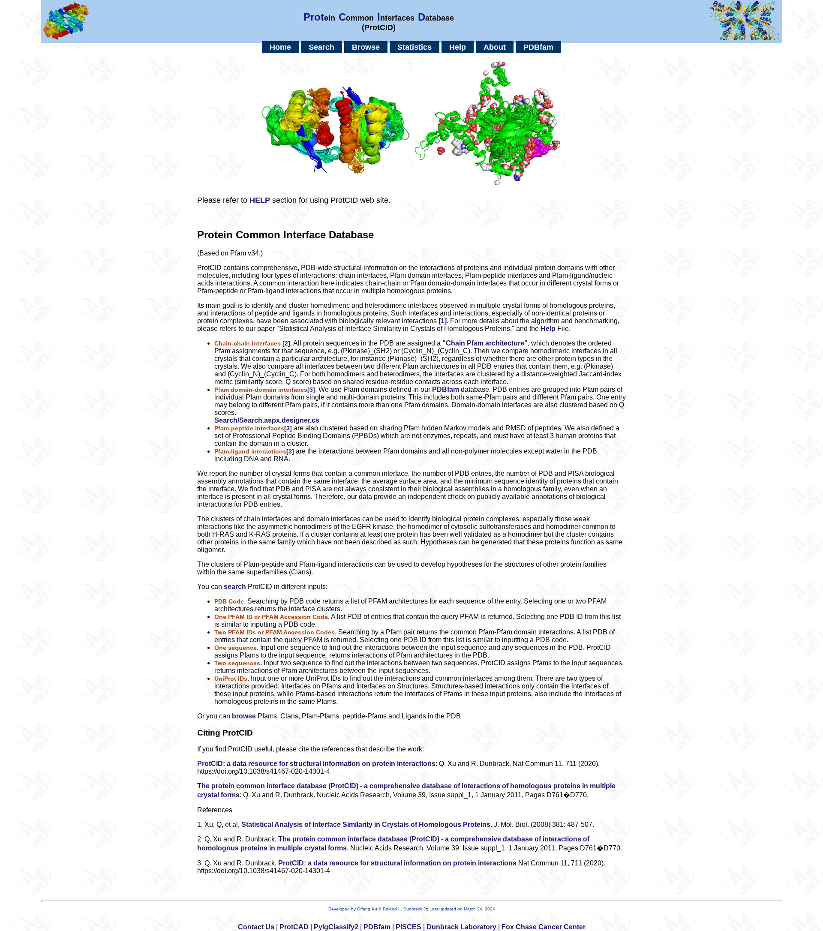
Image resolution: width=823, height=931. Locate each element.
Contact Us (256, 927)
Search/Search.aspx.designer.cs (266, 420)
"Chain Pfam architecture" (485, 343)
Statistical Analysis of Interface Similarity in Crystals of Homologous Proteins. (366, 824)
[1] (443, 320)
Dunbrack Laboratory (461, 927)
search (235, 586)
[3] (311, 389)
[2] (286, 343)
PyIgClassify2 (336, 927)
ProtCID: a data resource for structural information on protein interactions (316, 763)
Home (280, 47)
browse (244, 716)
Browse (366, 47)
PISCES (408, 927)
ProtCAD (294, 927)
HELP (259, 200)
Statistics (414, 47)
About (495, 47)
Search (321, 47)
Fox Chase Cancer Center (544, 927)
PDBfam (538, 47)
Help (457, 47)
